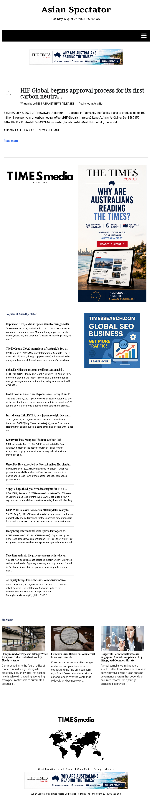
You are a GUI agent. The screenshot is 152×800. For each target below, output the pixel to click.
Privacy (97, 769)
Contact (69, 769)
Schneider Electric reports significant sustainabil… (35, 369)
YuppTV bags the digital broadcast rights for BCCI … (36, 489)
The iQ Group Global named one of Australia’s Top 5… (37, 348)
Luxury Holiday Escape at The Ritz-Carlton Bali (33, 440)
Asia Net (98, 103)
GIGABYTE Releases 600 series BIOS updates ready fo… (38, 510)
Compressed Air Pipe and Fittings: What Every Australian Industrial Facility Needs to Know (24, 657)
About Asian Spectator (49, 769)
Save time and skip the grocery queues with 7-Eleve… (36, 555)
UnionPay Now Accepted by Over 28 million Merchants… (38, 464)
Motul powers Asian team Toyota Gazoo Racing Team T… (38, 394)
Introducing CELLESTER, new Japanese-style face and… (38, 415)
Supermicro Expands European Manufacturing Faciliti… (38, 324)
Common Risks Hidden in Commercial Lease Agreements (73, 655)
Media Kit (110, 769)
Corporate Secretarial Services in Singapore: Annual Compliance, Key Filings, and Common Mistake (121, 657)
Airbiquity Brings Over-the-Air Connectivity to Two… (37, 580)
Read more (11, 141)
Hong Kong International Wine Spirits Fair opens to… (36, 531)
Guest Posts (83, 769)
